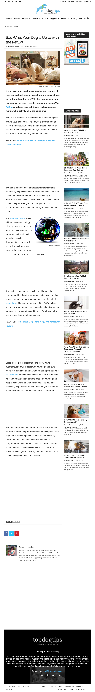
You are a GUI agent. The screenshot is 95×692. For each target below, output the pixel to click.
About (44, 686)
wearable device (17, 218)
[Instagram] (8, 1)
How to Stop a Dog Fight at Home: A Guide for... (75, 277)
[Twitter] (16, 1)
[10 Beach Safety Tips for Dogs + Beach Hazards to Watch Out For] (76, 194)
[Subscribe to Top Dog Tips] (76, 52)
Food (44, 18)
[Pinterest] (12, 1)
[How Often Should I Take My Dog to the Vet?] (76, 411)
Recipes (25, 18)
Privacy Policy (61, 689)
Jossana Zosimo (69, 135)
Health (35, 18)
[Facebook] (5, 1)
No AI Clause (80, 689)
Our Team (71, 1)
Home (7, 33)
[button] (87, 18)
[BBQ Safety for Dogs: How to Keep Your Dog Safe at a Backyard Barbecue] (76, 159)
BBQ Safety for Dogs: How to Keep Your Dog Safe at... (75, 169)
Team (51, 686)
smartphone (11, 303)
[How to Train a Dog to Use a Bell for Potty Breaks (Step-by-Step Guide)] (76, 302)
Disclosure (79, 686)
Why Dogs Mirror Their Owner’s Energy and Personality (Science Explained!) (76, 349)
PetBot (9, 107)
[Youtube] (20, 1)
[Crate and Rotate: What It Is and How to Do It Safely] (76, 121)
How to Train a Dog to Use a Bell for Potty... (75, 313)
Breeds (64, 18)
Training (74, 18)
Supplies (53, 18)
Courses (8, 27)
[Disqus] (33, 596)
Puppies (17, 18)
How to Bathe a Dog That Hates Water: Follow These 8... (76, 385)
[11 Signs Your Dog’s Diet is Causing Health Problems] (76, 446)
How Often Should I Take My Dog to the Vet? (75, 421)
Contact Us (87, 1)
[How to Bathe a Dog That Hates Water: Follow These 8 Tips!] (76, 375)
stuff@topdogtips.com (53, 671)
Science (8, 18)
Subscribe (79, 1)
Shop (16, 27)
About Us (63, 1)
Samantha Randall (13, 46)
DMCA (71, 689)
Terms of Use (69, 686)
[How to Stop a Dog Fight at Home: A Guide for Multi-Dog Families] (76, 267)
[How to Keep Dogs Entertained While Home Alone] (76, 230)
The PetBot (16, 522)
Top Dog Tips (13, 656)
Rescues (82, 18)
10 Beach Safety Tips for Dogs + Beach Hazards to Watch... (76, 204)
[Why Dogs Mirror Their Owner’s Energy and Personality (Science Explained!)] (76, 338)
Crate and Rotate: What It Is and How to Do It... (75, 131)
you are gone (12, 375)
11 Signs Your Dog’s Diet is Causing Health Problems (74, 456)
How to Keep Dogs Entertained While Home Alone (76, 240)
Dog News (14, 33)
